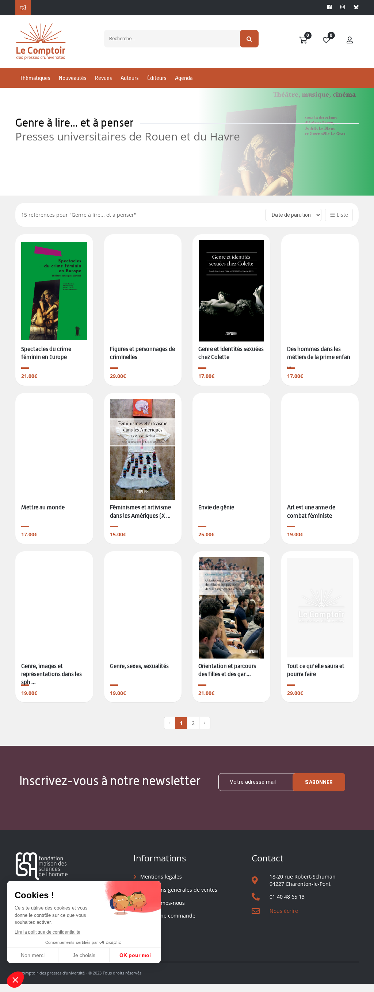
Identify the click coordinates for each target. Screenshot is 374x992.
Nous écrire (284, 910)
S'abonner (319, 782)
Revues (103, 78)
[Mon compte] (350, 40)
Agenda (183, 78)
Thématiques (35, 78)
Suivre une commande (167, 915)
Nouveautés (72, 78)
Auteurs (129, 78)
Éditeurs (156, 78)
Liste (342, 214)
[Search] (249, 38)
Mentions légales (161, 876)
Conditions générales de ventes (178, 889)
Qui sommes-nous (162, 902)
